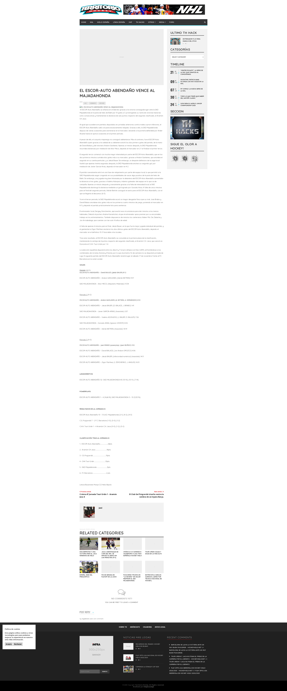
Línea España (119, 22)
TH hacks (140, 22)
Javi (100, 507)
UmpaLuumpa (149, 687)
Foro (171, 22)
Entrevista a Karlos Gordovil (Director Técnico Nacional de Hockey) (153, 577)
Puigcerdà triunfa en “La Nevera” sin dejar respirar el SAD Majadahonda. (131, 577)
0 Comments (93, 103)
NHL (91, 22)
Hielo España (103, 22)
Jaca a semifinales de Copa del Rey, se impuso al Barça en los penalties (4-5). (109, 554)
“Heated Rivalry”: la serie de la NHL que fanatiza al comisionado (191, 72)
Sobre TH (123, 627)
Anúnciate (135, 627)
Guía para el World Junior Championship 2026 (191, 104)
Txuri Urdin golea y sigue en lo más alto (153, 553)
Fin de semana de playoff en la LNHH (109, 576)
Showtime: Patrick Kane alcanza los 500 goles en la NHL (191, 81)
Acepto (9, 644)
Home (83, 22)
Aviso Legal (160, 627)
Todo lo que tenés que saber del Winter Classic (192, 97)
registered (85, 619)
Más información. (16, 640)
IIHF (130, 22)
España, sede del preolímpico (86, 576)
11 (139, 648)
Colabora (147, 627)
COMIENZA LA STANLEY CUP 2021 (147, 667)
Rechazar (18, 644)
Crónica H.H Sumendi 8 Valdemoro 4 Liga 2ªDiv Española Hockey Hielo (132, 553)
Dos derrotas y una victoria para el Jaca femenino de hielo (88, 553)
